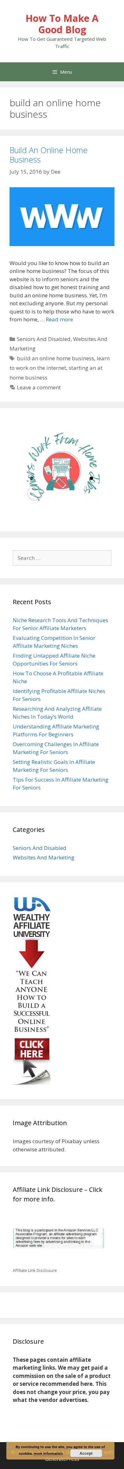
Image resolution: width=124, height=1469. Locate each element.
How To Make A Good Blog (62, 24)
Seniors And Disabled (44, 339)
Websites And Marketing (43, 857)
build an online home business (55, 358)
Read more (59, 319)
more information (48, 1453)
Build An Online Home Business (48, 155)
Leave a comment (39, 387)
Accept (86, 1453)
